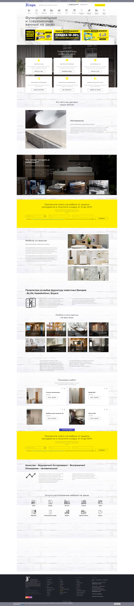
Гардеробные (44, 13)
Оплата (48, 592)
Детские (51, 13)
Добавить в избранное (62, 388)
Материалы (49, 590)
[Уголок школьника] (34, 396)
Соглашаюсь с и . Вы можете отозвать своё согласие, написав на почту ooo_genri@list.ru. (60, 219)
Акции (48, 595)
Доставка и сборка (51, 589)
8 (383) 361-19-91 (74, 4)
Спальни (59, 13)
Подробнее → (49, 394)
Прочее (100, 515)
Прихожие (74, 13)
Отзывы (48, 581)
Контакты (49, 593)
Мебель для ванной (89, 13)
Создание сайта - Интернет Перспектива (97, 596)
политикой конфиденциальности (40, 219)
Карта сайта (27, 589)
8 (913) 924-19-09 (83, 4)
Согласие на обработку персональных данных (33, 594)
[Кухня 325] (77, 417)
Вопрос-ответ (50, 587)
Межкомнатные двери (82, 13)
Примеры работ (67, 71)
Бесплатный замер (100, 5)
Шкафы (36, 13)
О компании (49, 579)
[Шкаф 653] (77, 396)
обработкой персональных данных (56, 219)
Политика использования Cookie (31, 592)
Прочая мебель (104, 13)
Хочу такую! (52, 397)
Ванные (67, 515)
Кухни (29, 13)
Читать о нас (38, 71)
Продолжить (117, 603)
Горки (66, 13)
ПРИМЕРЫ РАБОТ (67, 429)
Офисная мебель (96, 13)
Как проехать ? (67, 89)
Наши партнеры (39, 89)
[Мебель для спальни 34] (34, 417)
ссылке (22, 604)
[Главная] (30, 5)
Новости (48, 584)
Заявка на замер (95, 89)
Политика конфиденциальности (31, 590)
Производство (50, 582)
